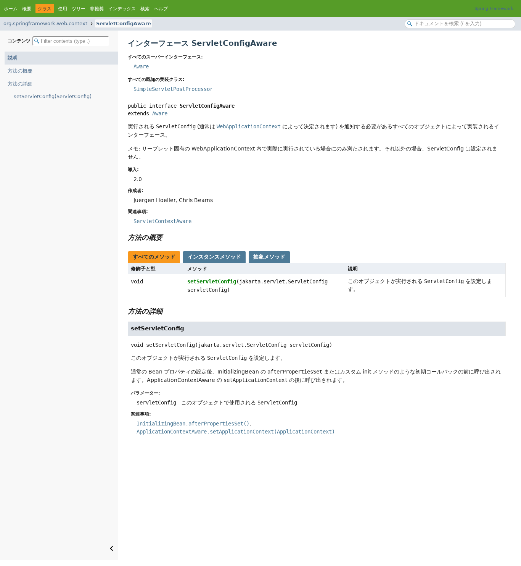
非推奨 (97, 8)
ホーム (11, 8)
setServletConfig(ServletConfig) (53, 96)
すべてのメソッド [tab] (154, 257)
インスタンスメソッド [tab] (214, 257)
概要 (26, 8)
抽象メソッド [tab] (269, 257)
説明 (13, 58)
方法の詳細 (20, 84)
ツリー (78, 8)
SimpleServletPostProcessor (173, 89)
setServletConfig (211, 281)
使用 (62, 8)
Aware (141, 66)
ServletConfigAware (123, 23)
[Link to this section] (168, 237)
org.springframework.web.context (45, 23)
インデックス (122, 8)
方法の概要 (20, 71)
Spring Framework (493, 8)
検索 (145, 8)
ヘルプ (161, 8)
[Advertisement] (317, 502)
